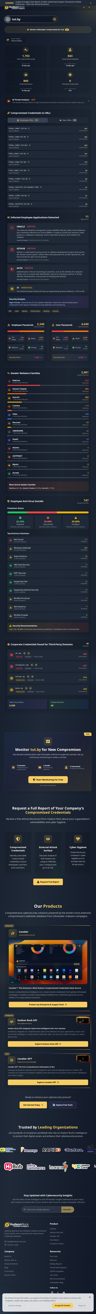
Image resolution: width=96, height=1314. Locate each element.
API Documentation (57, 1279)
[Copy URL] (29, 128)
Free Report (54, 1240)
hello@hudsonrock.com (16, 1241)
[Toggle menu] (89, 7)
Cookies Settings (15, 1306)
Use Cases (54, 1275)
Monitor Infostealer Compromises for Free (49, 29)
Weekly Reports (56, 1264)
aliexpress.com (21, 665)
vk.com (18, 653)
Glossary (53, 1260)
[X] (58, 1292)
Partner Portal (9, 1275)
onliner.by (20, 677)
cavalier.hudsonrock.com (27, 935)
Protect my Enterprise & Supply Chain (46, 1004)
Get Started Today (31, 1105)
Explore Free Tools (64, 1105)
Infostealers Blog (56, 1282)
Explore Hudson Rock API (46, 1044)
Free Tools (54, 1256)
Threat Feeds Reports (58, 1267)
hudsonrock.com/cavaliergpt (26, 1062)
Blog (6, 1267)
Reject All (82, 1306)
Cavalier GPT (55, 1236)
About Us (8, 1256)
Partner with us (10, 1260)
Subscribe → (68, 1209)
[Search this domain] (24, 653)
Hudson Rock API (56, 1232)
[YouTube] (64, 1292)
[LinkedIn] (52, 1292)
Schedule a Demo (57, 1244)
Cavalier (53, 1229)
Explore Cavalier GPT (46, 1082)
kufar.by (19, 688)
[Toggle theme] (84, 7)
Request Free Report (49, 882)
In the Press (9, 1271)
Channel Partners (11, 1264)
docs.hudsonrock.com (24, 1024)
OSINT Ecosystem (57, 1271)
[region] (48, 1302)
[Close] (89, 1297)
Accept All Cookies (62, 1305)
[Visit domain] (28, 653)
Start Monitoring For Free (49, 779)
